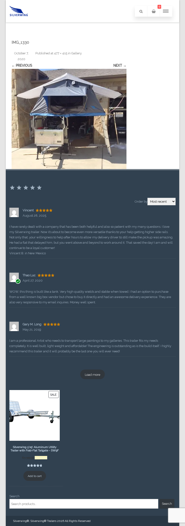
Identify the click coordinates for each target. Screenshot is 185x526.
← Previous (22, 65)
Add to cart (35, 476)
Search (14, 496)
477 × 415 (60, 53)
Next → (119, 65)
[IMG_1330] (69, 119)
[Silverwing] (18, 21)
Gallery (76, 53)
